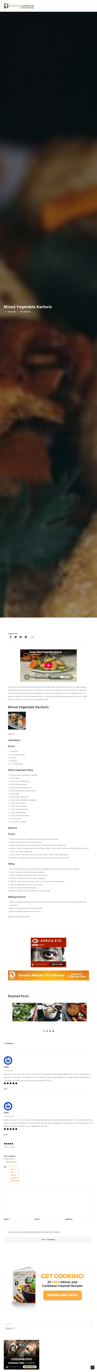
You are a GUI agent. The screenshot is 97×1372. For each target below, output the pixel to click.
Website (69, 1219)
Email (37, 1219)
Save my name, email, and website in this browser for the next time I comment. (34, 1232)
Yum (32, 637)
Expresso (26, 312)
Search (10, 1329)
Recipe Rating (9, 1159)
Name (7, 1219)
